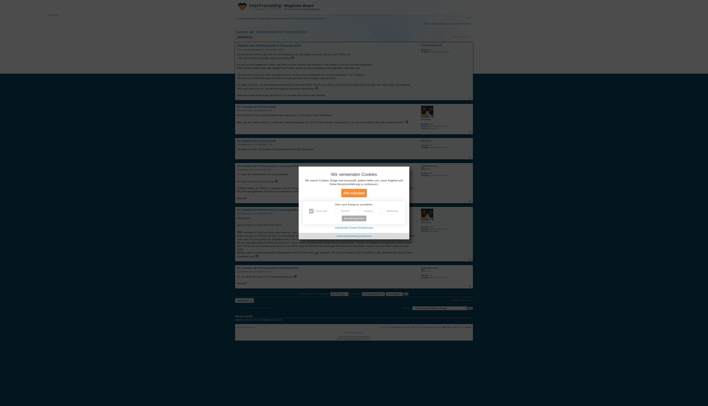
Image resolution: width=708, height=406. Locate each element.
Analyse (368, 211)
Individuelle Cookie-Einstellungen (354, 227)
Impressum (366, 236)
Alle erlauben (354, 193)
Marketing (392, 211)
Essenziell (321, 211)
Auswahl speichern (354, 218)
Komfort (345, 211)
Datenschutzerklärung (348, 236)
